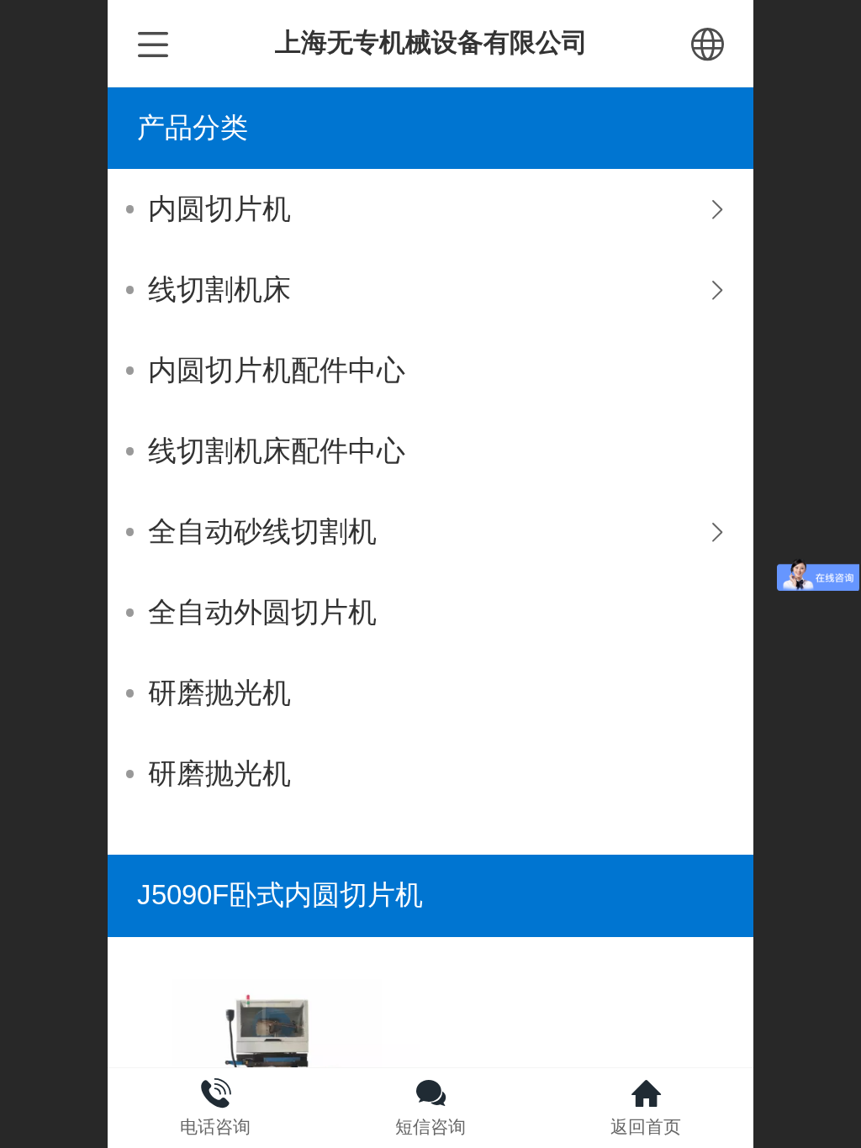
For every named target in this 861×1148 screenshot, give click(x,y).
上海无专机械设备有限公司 (431, 42)
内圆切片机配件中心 (276, 370)
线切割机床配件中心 (276, 450)
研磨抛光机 (219, 692)
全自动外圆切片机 (262, 612)
